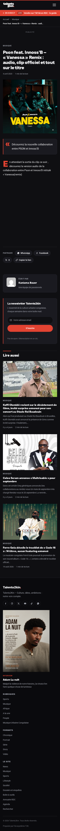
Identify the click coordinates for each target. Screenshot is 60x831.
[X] (18, 603)
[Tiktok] (31, 603)
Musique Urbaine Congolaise (16, 723)
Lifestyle (6, 781)
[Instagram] (12, 603)
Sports (6, 699)
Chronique (7, 735)
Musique (15, 19)
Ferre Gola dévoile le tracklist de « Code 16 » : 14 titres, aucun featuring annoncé (29, 549)
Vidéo (5, 754)
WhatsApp (25, 253)
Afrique (6, 708)
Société (6, 785)
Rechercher (8, 809)
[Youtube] (25, 603)
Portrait (6, 740)
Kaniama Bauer (27, 282)
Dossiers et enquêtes (12, 790)
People (6, 718)
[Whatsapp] (38, 603)
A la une (6, 713)
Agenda (6, 804)
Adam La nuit (11, 679)
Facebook (43, 253)
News (5, 766)
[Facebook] (5, 603)
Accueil (6, 19)
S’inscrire (30, 328)
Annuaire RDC (9, 799)
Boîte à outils (9, 795)
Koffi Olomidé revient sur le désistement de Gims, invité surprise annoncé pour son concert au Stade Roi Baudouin (30, 408)
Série (5, 745)
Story (5, 749)
